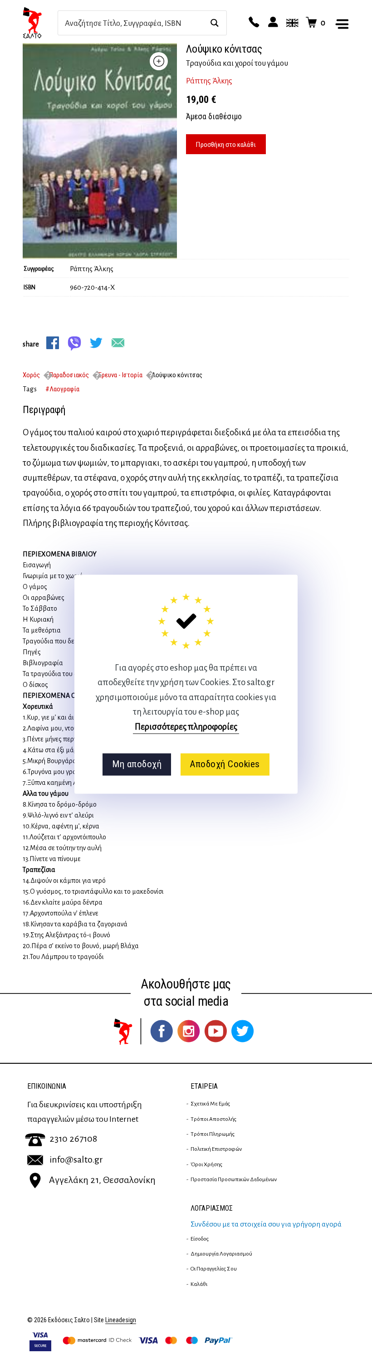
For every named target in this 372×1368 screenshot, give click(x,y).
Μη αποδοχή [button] (137, 764)
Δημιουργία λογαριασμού (221, 1254)
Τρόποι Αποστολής (213, 1119)
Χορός (31, 375)
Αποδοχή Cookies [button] (225, 764)
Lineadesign (120, 1320)
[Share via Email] (117, 342)
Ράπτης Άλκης (209, 81)
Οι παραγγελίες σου (214, 1269)
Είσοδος (200, 1239)
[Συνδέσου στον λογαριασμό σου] (272, 23)
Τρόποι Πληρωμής (213, 1134)
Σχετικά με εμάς (210, 1103)
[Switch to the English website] (291, 23)
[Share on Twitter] (96, 342)
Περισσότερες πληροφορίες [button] (186, 726)
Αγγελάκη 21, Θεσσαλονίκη (102, 1180)
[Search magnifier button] (214, 23)
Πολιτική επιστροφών (216, 1149)
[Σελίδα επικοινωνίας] (253, 23)
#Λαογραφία (62, 389)
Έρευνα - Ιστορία (120, 375)
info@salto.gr (76, 1159)
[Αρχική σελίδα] (40, 23)
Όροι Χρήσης (206, 1164)
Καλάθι (199, 1284)
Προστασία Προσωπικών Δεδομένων (234, 1179)
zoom (159, 61)
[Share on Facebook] (52, 342)
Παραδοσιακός (69, 375)
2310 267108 (73, 1139)
